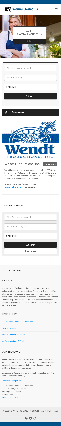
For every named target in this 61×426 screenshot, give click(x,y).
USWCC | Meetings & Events (13, 341)
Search (31, 96)
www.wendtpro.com (13, 187)
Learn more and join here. (12, 381)
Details (29, 41)
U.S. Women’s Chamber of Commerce (17, 322)
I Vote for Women (9, 328)
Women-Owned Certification (13, 335)
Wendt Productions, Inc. (22, 164)
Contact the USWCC (10, 397)
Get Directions (30, 187)
